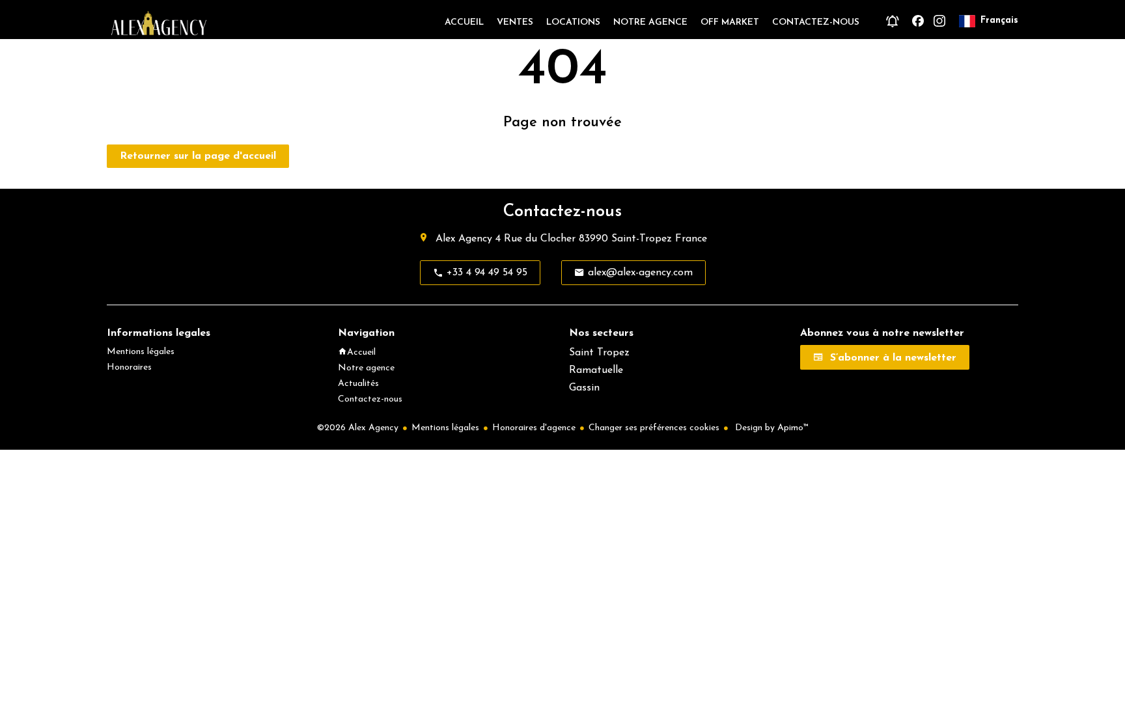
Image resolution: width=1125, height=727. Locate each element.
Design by (770, 428)
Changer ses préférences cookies (654, 428)
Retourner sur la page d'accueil (198, 156)
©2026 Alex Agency (357, 428)
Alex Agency (464, 239)
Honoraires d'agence (534, 428)
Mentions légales (445, 428)
